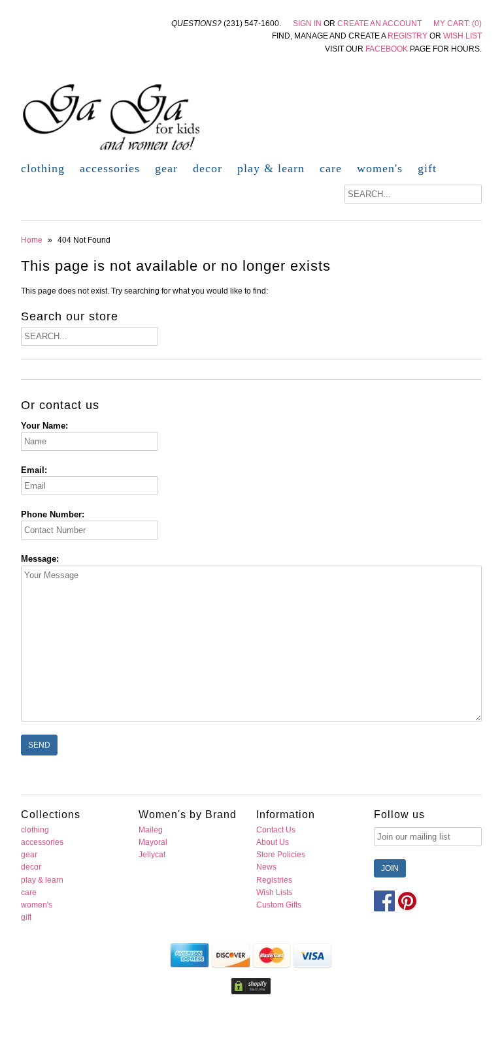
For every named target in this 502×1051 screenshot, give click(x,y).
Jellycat (152, 854)
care (331, 168)
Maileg (151, 829)
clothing (43, 168)
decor (207, 168)
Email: (34, 470)
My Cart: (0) (457, 23)
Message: (40, 559)
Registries (274, 880)
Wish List (462, 35)
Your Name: (44, 426)
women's (380, 168)
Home (31, 240)
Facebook (386, 48)
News (266, 867)
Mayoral (153, 842)
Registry (407, 35)
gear (166, 168)
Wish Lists (274, 892)
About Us (272, 842)
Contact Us (275, 829)
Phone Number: (52, 514)
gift (427, 168)
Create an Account (379, 23)
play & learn (271, 168)
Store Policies (280, 854)
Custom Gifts (278, 904)
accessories (110, 168)
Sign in (307, 23)
